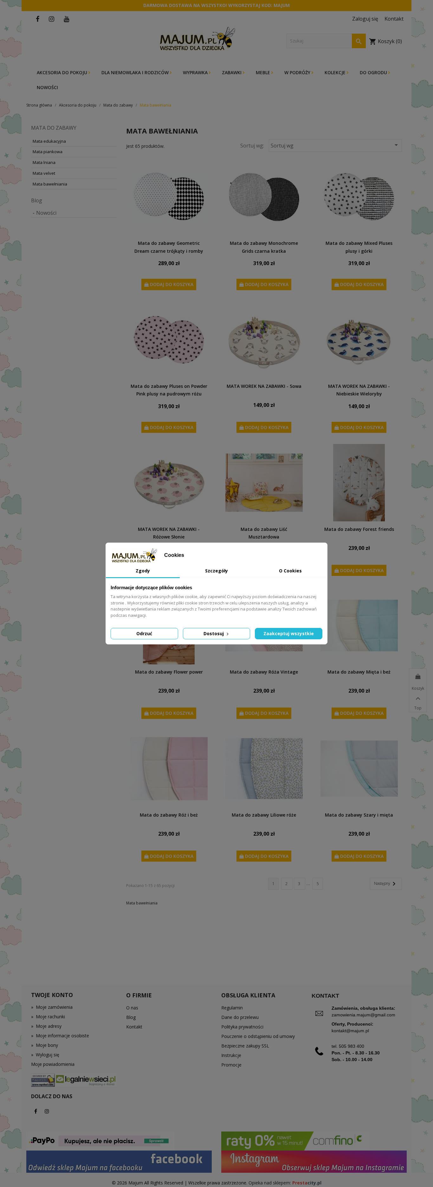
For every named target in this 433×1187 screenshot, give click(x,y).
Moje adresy (46, 1026)
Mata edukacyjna (49, 141)
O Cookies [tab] (290, 571)
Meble (263, 72)
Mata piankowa (47, 151)
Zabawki (232, 72)
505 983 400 (351, 1046)
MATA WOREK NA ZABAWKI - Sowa (264, 386)
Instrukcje (231, 1055)
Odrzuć (144, 633)
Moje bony (44, 1045)
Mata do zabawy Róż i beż (169, 815)
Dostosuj (214, 633)
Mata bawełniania (50, 184)
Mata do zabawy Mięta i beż (359, 672)
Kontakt (134, 1027)
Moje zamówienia (52, 1007)
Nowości (47, 87)
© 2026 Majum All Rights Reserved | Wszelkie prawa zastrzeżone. (180, 1183)
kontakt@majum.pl (350, 1030)
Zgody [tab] (143, 571)
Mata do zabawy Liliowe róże (264, 815)
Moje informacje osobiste (60, 1036)
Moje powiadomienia (52, 1064)
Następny (386, 884)
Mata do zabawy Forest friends (359, 529)
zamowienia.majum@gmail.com (363, 1014)
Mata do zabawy (53, 127)
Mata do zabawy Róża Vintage (264, 672)
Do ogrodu (374, 72)
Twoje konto (52, 995)
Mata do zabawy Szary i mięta (359, 815)
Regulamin (232, 1008)
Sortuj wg (335, 145)
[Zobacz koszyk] (417, 677)
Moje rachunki (48, 1017)
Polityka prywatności (242, 1027)
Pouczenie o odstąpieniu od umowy (258, 1036)
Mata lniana (44, 162)
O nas (132, 1008)
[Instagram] (47, 1111)
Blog (36, 200)
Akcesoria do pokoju (62, 72)
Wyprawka (196, 72)
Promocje (231, 1065)
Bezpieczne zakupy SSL (245, 1046)
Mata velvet (44, 173)
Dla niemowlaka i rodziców (135, 72)
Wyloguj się (45, 1055)
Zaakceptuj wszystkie (288, 633)
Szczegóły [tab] (216, 571)
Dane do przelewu (240, 1017)
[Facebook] (35, 1111)
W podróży (298, 72)
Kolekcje (336, 72)
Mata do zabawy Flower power (169, 672)
